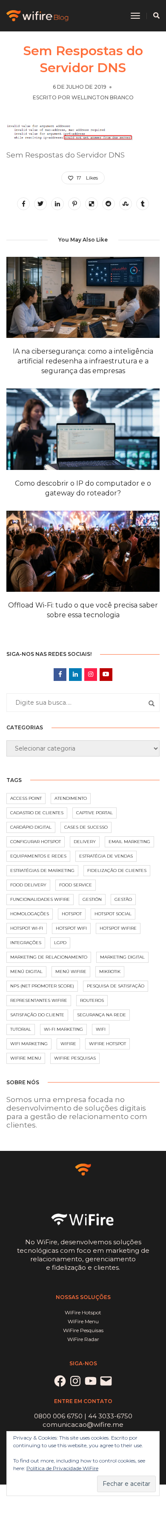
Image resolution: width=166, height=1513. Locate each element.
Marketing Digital (122, 957)
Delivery (85, 841)
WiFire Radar (83, 1339)
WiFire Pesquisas (75, 1058)
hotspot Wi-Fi (26, 928)
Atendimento (70, 798)
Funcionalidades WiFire (40, 899)
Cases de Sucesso (86, 827)
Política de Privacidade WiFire (62, 1468)
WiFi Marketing (29, 1043)
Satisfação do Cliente (37, 1015)
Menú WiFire (70, 971)
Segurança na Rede (101, 1015)
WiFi (101, 1029)
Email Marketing (129, 841)
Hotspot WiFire (118, 928)
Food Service (75, 885)
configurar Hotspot (35, 841)
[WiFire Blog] (38, 15)
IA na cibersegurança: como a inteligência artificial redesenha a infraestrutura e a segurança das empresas (83, 361)
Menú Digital (26, 971)
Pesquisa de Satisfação (115, 986)
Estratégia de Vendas (106, 856)
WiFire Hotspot (107, 1043)
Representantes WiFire (38, 1000)
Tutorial (20, 1029)
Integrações (25, 942)
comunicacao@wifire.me (83, 1424)
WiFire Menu (25, 1058)
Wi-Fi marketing (63, 1029)
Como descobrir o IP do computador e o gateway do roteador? (83, 488)
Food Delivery (28, 885)
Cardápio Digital (31, 827)
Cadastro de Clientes (36, 813)
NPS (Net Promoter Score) (42, 986)
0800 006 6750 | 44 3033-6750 (83, 1416)
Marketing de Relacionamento (48, 957)
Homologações (29, 914)
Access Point (26, 798)
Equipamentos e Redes (38, 856)
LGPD (60, 942)
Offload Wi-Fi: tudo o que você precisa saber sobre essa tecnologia (83, 610)
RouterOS (92, 1000)
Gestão (123, 899)
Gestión (92, 899)
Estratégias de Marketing (42, 870)
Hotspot (72, 914)
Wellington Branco (103, 97)
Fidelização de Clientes (116, 870)
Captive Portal (94, 813)
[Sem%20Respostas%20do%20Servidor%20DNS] (23, 203)
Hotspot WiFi (71, 928)
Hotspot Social (113, 914)
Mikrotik (109, 971)
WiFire (68, 1043)
